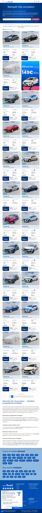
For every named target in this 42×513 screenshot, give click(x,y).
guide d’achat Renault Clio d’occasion (22, 427)
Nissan (8, 471)
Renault (11, 24)
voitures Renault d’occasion (12, 444)
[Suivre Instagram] (6, 488)
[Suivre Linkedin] (12, 488)
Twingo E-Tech (22, 460)
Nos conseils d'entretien (33, 488)
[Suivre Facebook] (3, 488)
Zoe (25, 457)
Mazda (11, 476)
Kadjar (10, 457)
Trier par (36, 21)
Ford (16, 471)
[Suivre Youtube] (10, 488)
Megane (16, 460)
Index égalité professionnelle (26, 511)
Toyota (19, 476)
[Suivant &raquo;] (32, 396)
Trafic (34, 457)
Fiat (7, 476)
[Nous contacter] (36, 1)
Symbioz (29, 457)
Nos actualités (31, 502)
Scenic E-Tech (35, 460)
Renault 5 (4, 457)
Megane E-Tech (10, 460)
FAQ (30, 503)
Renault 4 (4, 463)
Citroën (26, 471)
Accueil (4, 24)
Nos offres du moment (33, 501)
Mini (15, 476)
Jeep (4, 476)
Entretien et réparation (33, 484)
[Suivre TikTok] (8, 488)
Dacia (4, 471)
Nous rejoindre (34, 511)
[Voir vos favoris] (34, 1)
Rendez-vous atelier (33, 485)
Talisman (10, 463)
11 (27, 396)
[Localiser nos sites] (38, 1)
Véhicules (7, 24)
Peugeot (21, 471)
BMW (33, 471)
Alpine (13, 471)
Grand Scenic (29, 460)
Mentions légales (35, 510)
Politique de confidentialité (26, 510)
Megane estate (19, 457)
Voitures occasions (20, 484)
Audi (30, 471)
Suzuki (24, 476)
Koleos (4, 460)
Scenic (14, 457)
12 (29, 396)
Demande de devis (32, 487)
